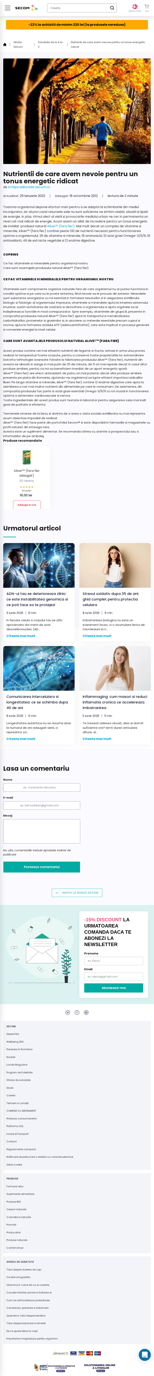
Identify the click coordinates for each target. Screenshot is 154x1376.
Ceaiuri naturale (16, 1209)
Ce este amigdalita (18, 1277)
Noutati (10, 1057)
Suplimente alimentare (20, 1194)
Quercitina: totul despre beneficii (26, 1315)
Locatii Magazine (16, 1064)
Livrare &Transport (17, 1134)
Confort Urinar (14, 1248)
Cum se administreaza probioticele (28, 1300)
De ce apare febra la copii (22, 1331)
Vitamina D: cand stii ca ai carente (27, 1285)
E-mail (8, 798)
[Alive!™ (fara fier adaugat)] (26, 458)
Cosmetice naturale (18, 1217)
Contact (11, 1141)
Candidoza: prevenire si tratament (27, 1308)
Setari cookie (14, 1164)
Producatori (13, 1232)
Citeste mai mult (20, 636)
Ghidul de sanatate (18, 1080)
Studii (9, 1088)
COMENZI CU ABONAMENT (21, 1110)
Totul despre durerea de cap (23, 1269)
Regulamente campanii (21, 1149)
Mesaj (7, 816)
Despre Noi (12, 1034)
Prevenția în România (19, 1049)
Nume (7, 780)
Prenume (91, 953)
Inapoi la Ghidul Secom (80, 893)
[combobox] (82, 8)
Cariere (10, 1095)
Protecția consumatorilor (21, 1118)
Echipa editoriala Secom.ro (29, 187)
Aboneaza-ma (114, 988)
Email (88, 969)
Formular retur (14, 1186)
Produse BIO (13, 1201)
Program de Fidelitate (19, 1072)
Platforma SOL (14, 1126)
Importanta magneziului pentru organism (32, 1338)
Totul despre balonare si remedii (26, 1323)
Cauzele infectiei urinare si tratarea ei (29, 1292)
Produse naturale (16, 1240)
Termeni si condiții (17, 1103)
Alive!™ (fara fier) (61, 226)
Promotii (11, 1224)
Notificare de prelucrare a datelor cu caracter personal (39, 1157)
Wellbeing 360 (15, 1041)
